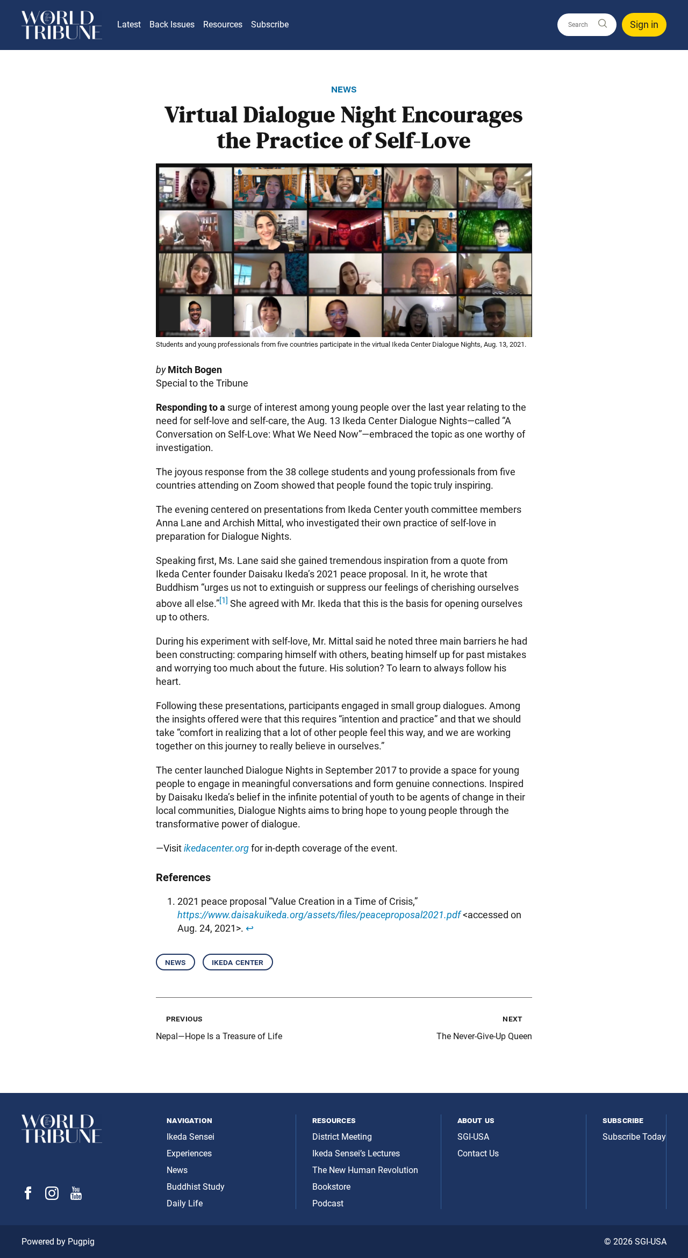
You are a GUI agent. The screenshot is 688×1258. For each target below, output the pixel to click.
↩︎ (250, 928)
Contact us (478, 1153)
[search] (587, 24)
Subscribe (270, 24)
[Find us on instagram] (52, 1197)
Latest (129, 24)
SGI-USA (473, 1137)
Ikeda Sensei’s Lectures (356, 1153)
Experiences (189, 1153)
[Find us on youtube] (76, 1197)
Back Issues (172, 24)
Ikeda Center (238, 962)
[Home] (62, 25)
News (175, 962)
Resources (222, 24)
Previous (184, 1018)
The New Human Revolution (365, 1170)
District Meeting (342, 1137)
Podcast (327, 1203)
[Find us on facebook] (28, 1196)
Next (512, 1018)
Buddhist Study (196, 1187)
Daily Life (185, 1203)
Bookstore (331, 1187)
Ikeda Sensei (190, 1137)
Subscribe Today (634, 1137)
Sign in (644, 24)
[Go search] (602, 24)
